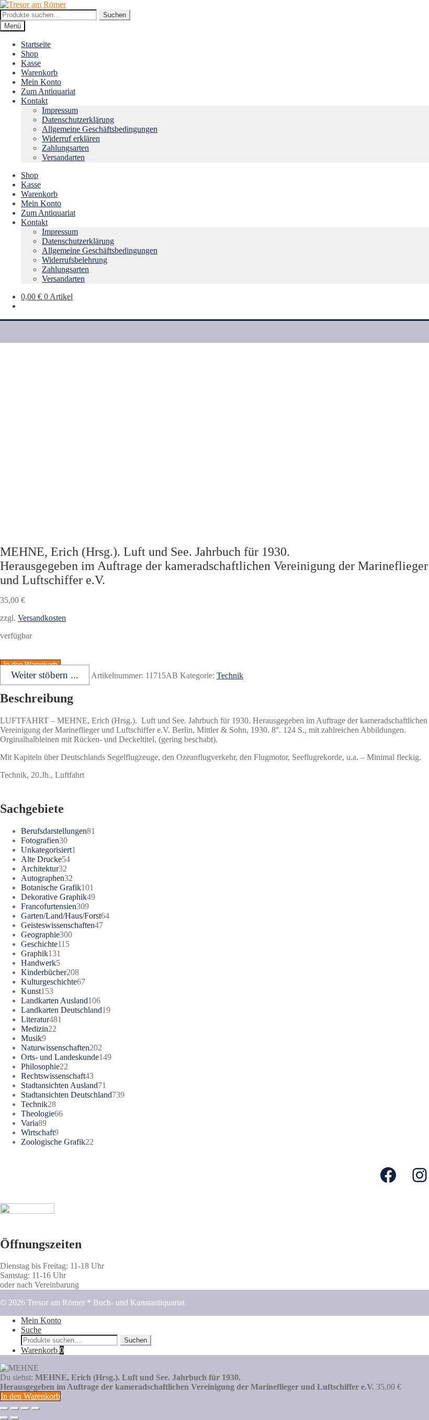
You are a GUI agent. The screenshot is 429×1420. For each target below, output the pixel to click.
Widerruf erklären (71, 138)
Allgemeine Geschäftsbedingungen (99, 129)
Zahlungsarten (65, 147)
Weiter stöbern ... (44, 674)
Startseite (36, 44)
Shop (29, 53)
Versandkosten (42, 617)
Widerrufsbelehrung (74, 259)
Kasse (31, 63)
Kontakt (34, 100)
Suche (31, 1329)
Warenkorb (39, 72)
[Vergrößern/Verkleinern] (35, 1408)
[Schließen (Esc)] (4, 1408)
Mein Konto (41, 81)
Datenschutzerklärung (78, 119)
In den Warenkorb (30, 1396)
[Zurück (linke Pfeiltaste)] (4, 1417)
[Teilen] (14, 1408)
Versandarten (63, 157)
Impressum (60, 110)
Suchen (114, 15)
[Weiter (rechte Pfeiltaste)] (14, 1417)
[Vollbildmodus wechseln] (25, 1408)
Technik (230, 675)
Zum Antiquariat (48, 91)
